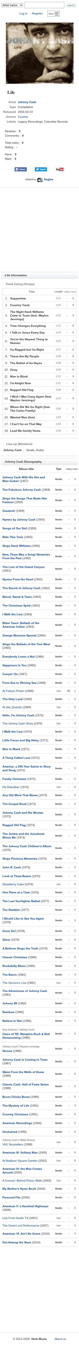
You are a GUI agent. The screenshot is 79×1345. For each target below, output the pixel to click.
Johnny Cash (27, 102)
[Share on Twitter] (41, 169)
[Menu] (53, 14)
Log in (23, 13)
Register (37, 13)
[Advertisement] (39, 230)
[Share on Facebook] (21, 169)
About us (60, 1339)
